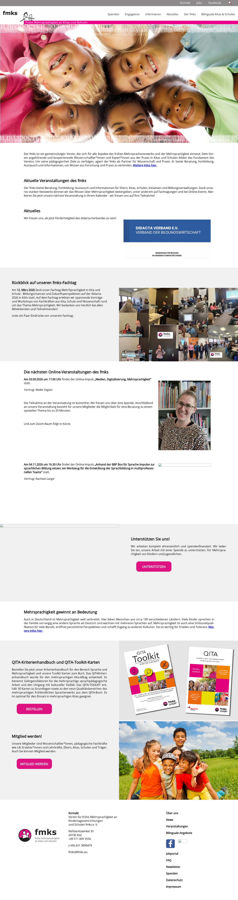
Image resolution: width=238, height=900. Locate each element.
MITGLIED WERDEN (34, 764)
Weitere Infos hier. (145, 165)
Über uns (172, 813)
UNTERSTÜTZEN (154, 567)
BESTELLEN (34, 709)
